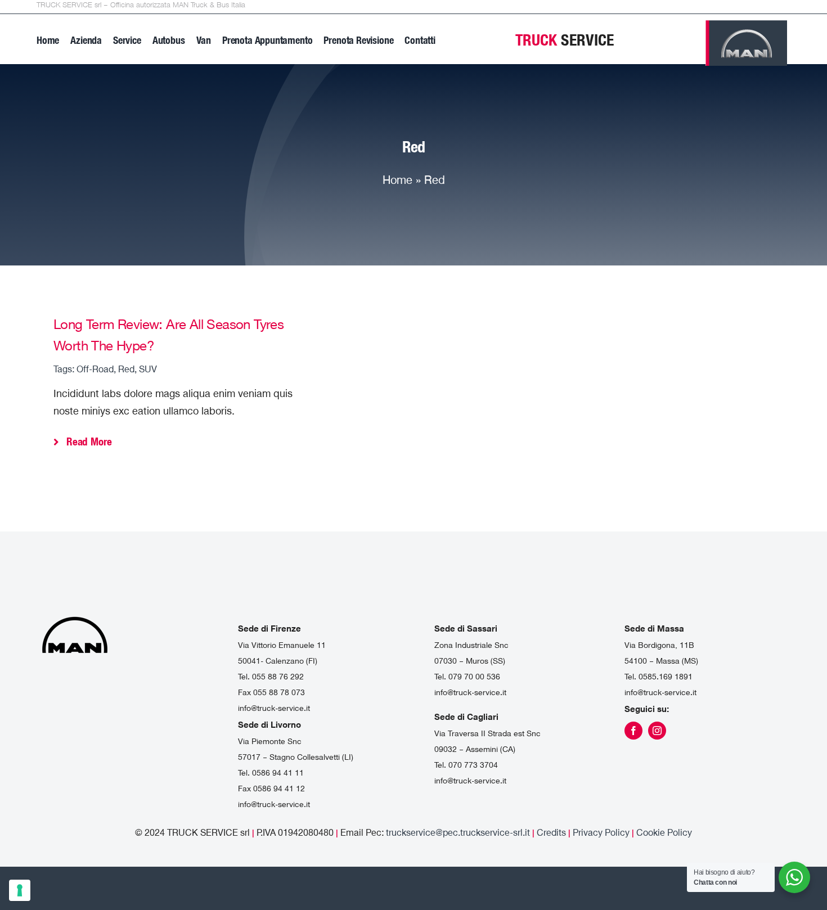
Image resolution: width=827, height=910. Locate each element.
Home (397, 179)
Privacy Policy (602, 832)
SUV (148, 369)
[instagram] (657, 731)
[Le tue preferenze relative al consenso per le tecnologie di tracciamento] (19, 890)
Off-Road (95, 369)
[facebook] (633, 731)
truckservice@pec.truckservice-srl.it (458, 832)
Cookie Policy (664, 832)
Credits (551, 832)
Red (126, 369)
